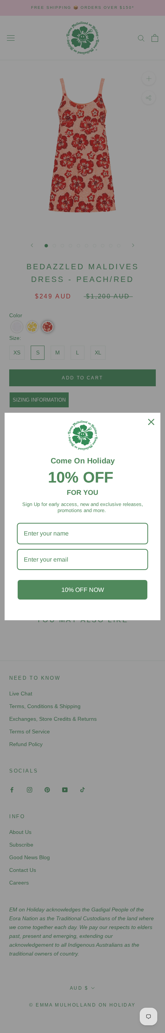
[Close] (151, 422)
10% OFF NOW (82, 590)
